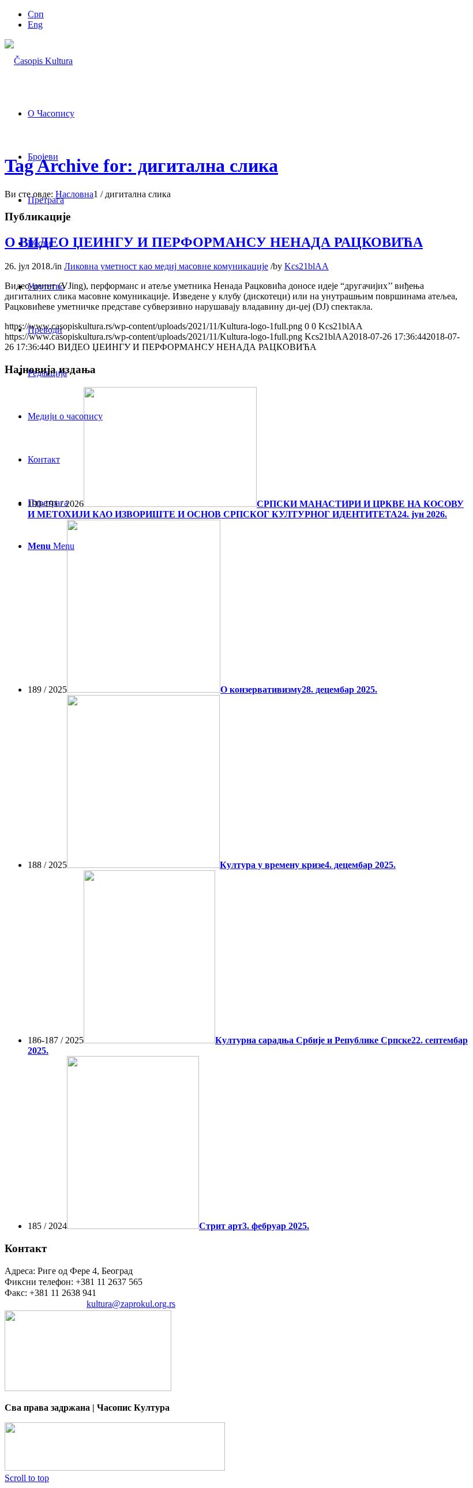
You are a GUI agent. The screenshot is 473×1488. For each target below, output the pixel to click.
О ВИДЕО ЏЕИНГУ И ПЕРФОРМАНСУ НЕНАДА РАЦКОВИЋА (214, 242)
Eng (35, 24)
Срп (36, 14)
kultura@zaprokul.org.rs (131, 1304)
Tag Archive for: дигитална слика (141, 165)
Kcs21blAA (306, 266)
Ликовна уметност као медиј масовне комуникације (166, 266)
